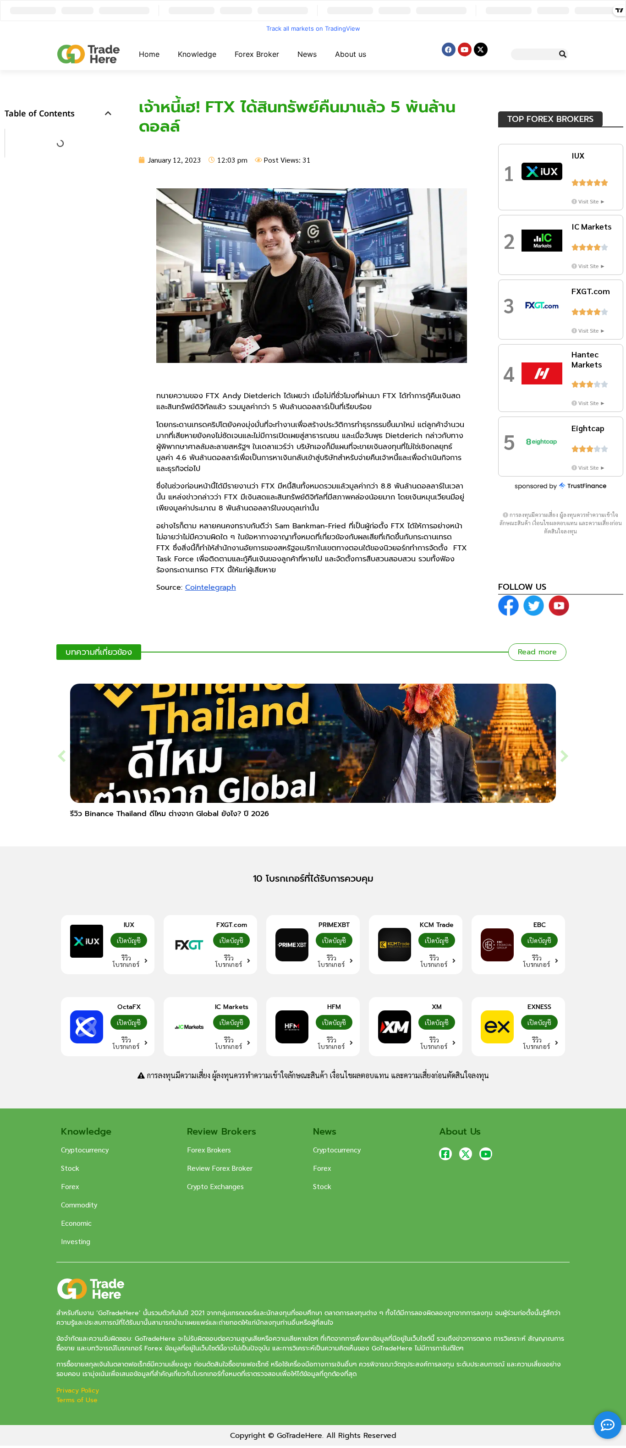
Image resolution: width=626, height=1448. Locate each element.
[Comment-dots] (607, 1425)
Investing (75, 1241)
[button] (108, 113)
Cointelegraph (210, 587)
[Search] (562, 54)
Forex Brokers (209, 1149)
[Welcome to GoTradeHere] (88, 54)
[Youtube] (465, 49)
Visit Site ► (591, 201)
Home (149, 54)
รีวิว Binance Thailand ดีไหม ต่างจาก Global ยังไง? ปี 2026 (169, 813)
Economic (76, 1223)
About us (350, 54)
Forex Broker (257, 54)
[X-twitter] (481, 49)
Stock (70, 1168)
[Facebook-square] (445, 1153)
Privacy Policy (78, 1390)
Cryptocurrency (85, 1149)
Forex (70, 1186)
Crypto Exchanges (215, 1186)
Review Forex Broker (220, 1168)
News (307, 54)
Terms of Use (77, 1400)
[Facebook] (449, 49)
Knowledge (197, 54)
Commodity (79, 1204)
